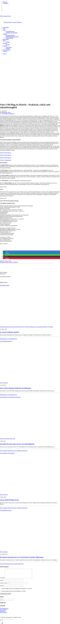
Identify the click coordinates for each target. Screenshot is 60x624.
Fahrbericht (2, 260)
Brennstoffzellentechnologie (12, 36)
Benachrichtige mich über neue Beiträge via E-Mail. (14, 591)
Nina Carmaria (3, 612)
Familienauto (6, 260)
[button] (5, 251)
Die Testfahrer (3, 609)
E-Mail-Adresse (4, 583)
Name (2, 580)
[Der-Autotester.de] (30, 17)
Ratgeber (5, 43)
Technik (8, 44)
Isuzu (11, 341)
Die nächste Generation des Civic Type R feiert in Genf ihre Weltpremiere (22, 557)
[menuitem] (31, 1)
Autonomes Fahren (10, 35)
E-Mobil (5, 34)
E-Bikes (8, 42)
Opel (1, 397)
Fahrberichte (6, 27)
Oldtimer (8, 48)
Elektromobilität (9, 38)
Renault (2, 285)
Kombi (10, 260)
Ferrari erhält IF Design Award (9, 500)
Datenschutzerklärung (11, 614)
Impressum (2, 614)
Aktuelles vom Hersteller (11, 32)
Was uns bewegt (6, 49)
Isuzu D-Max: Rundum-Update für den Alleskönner (15, 388)
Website (2, 585)
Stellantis (18, 397)
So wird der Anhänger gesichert (9, 332)
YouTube (5, 51)
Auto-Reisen (9, 47)
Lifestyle (5, 46)
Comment (2, 577)
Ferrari (1, 453)
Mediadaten (5, 3)
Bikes (4, 40)
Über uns (5, 1)
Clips (4, 28)
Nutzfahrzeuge (6, 341)
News (4, 30)
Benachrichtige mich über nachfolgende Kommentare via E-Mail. (17, 588)
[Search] (7, 599)
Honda (9, 510)
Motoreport (2, 611)
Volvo (9, 112)
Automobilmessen (10, 31)
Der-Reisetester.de (4, 608)
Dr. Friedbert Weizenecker (8, 113)
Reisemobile (6, 39)
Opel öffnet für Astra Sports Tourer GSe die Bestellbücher (17, 444)
